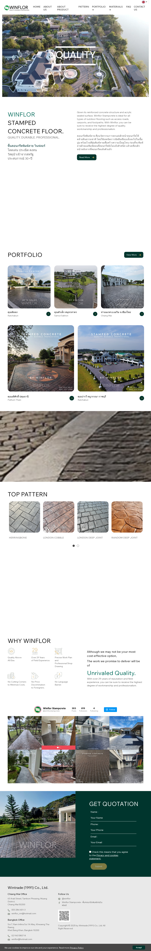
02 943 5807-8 (19, 935)
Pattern (83, 6)
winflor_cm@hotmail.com (24, 913)
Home (36, 6)
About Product (63, 8)
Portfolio (99, 6)
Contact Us (139, 8)
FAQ (128, 6)
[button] (74, 546)
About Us (47, 8)
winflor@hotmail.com (22, 939)
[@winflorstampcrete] (38, 710)
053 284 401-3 (19, 909)
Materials (116, 6)
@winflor (66, 898)
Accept (139, 947)
